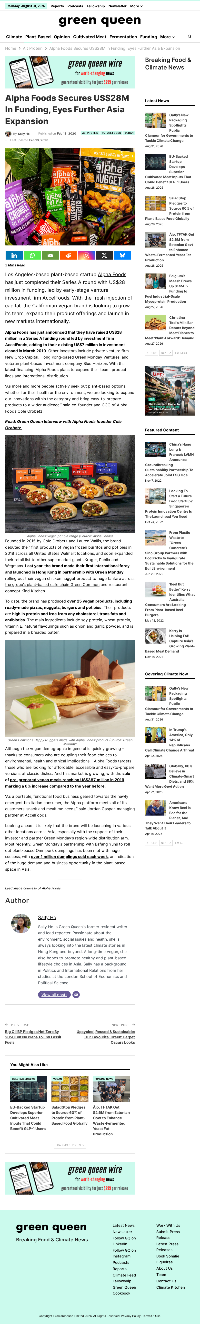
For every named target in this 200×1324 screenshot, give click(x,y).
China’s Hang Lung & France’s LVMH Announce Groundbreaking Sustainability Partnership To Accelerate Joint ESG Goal (169, 459)
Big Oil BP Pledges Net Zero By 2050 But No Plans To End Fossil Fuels (33, 1037)
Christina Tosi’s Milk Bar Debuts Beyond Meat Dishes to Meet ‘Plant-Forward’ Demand (170, 327)
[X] (104, 255)
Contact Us (166, 1281)
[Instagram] (86, 255)
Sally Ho (47, 917)
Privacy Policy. (131, 1316)
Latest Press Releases (167, 1247)
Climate (14, 36)
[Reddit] (68, 255)
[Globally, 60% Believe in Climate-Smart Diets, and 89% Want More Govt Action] (155, 771)
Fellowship (96, 6)
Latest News (124, 1225)
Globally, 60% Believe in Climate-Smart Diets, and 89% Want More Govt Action (169, 776)
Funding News (104, 1078)
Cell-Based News (24, 1078)
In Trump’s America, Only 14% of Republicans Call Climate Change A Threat (169, 740)
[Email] (50, 255)
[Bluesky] (122, 255)
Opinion (62, 36)
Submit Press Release (168, 1234)
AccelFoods (55, 298)
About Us (164, 1268)
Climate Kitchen (170, 1287)
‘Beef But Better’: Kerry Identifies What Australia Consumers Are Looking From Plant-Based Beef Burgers (170, 599)
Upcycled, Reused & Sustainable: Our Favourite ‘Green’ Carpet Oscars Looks (106, 1037)
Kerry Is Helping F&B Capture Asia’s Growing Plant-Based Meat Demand (170, 641)
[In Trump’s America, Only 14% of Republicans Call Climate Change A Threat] (155, 735)
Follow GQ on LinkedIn (124, 1241)
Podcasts (75, 6)
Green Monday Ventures (97, 357)
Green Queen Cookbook (124, 1290)
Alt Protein (90, 132)
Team (161, 1274)
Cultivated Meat (89, 36)
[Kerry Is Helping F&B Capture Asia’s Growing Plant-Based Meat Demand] (155, 636)
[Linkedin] (14, 255)
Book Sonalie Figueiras (167, 1259)
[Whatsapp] (32, 255)
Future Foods (111, 132)
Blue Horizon (95, 363)
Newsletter (118, 6)
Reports (57, 6)
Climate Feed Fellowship (124, 1278)
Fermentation (123, 36)
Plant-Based (38, 36)
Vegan (129, 132)
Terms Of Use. (151, 1316)
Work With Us (168, 1225)
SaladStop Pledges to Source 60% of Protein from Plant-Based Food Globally (169, 208)
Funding (148, 36)
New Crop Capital (21, 357)
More (135, 6)
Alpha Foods (112, 274)
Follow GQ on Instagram (124, 1253)
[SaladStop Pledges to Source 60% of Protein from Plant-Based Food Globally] (69, 1089)
